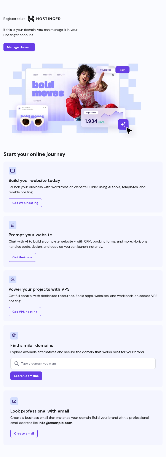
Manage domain (19, 47)
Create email (24, 433)
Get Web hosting (25, 203)
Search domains (26, 376)
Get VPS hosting (24, 312)
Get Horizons (22, 257)
